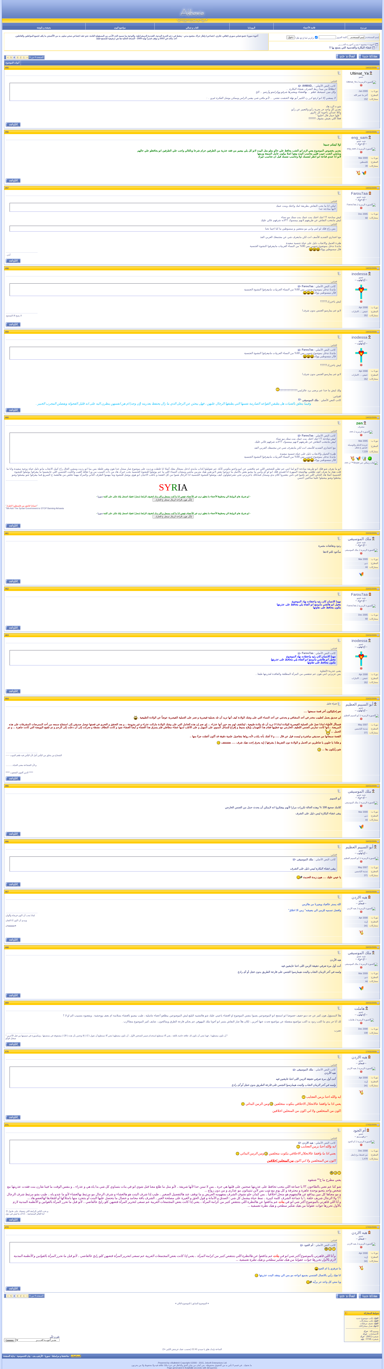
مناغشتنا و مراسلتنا (60, 1356)
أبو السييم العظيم (359, 704)
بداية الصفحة (9, 1356)
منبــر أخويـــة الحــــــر (348, 44)
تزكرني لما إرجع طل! (304, 38)
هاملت (359, 1008)
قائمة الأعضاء (309, 27)
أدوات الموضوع (12, 62)
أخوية (371, 44)
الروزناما (251, 27)
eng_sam (359, 137)
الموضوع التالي (183, 1303)
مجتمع (364, 44)
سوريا (100, 496)
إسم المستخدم (372, 37)
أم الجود (359, 1130)
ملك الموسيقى (359, 539)
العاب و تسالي (192, 27)
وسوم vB (373, 1331)
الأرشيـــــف (37, 1356)
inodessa (359, 274)
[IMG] (369, 1336)
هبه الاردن (359, 897)
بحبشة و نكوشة (44, 27)
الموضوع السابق (199, 1303)
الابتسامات (373, 1334)
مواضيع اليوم (120, 27)
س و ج (363, 27)
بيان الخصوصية (23, 1356)
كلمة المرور (342, 37)
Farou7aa (359, 193)
